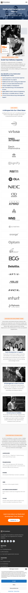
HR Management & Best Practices (14, 383)
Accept (14, 581)
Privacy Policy (16, 591)
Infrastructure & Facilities (14, 413)
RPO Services (5, 551)
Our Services (5, 563)
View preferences (14, 588)
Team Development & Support (14, 352)
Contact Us (13, 520)
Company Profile (6, 561)
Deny (14, 584)
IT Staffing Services (6, 549)
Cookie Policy (10, 591)
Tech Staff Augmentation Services (10, 554)
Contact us (5, 566)
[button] (26, 569)
